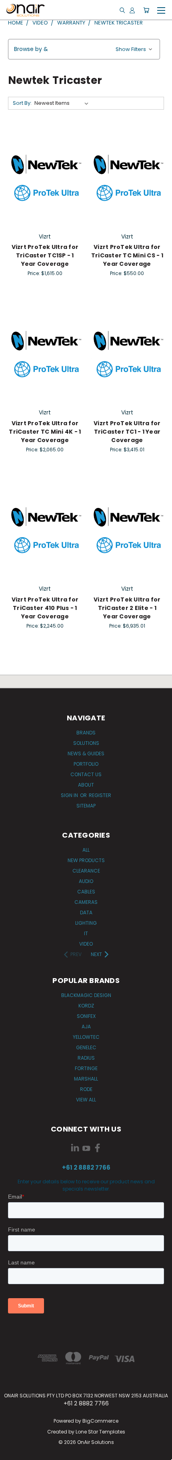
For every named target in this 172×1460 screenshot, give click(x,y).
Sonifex (86, 1016)
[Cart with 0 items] (146, 10)
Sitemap (86, 805)
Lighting (86, 923)
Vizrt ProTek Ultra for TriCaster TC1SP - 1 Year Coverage (45, 255)
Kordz (86, 1005)
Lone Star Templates (100, 1431)
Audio (86, 881)
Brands (86, 732)
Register (100, 795)
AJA (86, 1026)
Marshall (86, 1078)
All (86, 849)
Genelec (86, 1047)
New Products (86, 860)
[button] (84, 49)
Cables (86, 891)
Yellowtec (86, 1037)
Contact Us (86, 774)
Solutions (86, 743)
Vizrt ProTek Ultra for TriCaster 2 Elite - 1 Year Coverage (127, 607)
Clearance (86, 870)
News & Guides (86, 753)
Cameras (86, 902)
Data (86, 912)
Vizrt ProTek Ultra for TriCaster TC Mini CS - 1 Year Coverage (127, 255)
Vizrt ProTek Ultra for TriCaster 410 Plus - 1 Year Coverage (45, 607)
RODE (86, 1089)
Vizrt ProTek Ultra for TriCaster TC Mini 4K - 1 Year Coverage (45, 431)
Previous (12, 1452)
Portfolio (86, 764)
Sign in (70, 795)
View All (86, 1099)
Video (86, 943)
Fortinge (86, 1068)
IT (86, 933)
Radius (86, 1057)
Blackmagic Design (86, 995)
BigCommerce (100, 1420)
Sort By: (22, 103)
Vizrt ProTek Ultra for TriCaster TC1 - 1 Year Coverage (127, 431)
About (86, 784)
